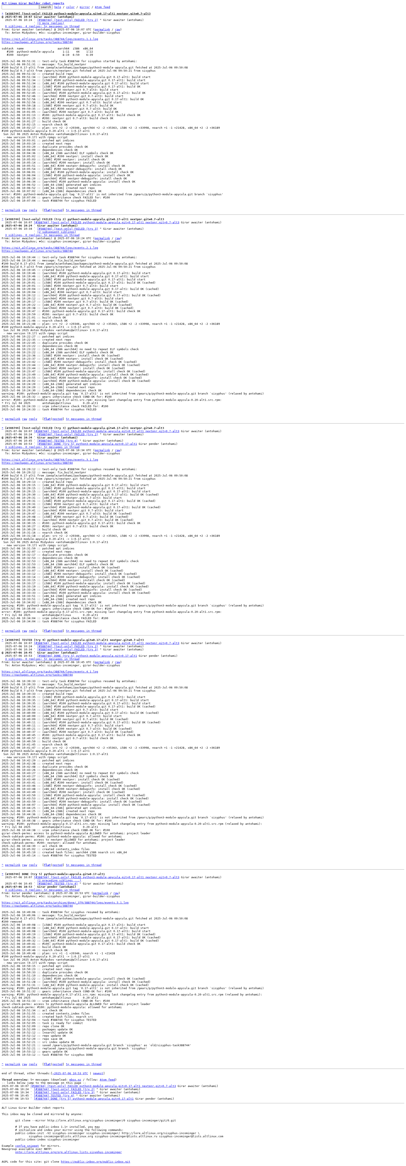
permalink (102, 29)
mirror (85, 7)
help (57, 7)
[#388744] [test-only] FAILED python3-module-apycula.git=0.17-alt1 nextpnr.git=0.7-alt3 (106, 222)
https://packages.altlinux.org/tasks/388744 (37, 42)
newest (98, 1073)
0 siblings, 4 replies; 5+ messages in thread (42, 26)
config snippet (27, 1145)
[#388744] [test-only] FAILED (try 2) (67, 20)
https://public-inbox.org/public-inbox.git (95, 1161)
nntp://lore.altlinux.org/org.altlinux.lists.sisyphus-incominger (68, 1152)
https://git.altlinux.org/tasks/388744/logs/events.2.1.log (50, 247)
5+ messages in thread (84, 210)
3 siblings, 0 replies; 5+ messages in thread (42, 235)
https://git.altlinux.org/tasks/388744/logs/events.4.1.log (50, 671)
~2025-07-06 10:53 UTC (70, 1073)
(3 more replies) (50, 23)
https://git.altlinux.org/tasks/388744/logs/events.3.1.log (50, 459)
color (70, 7)
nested (57, 210)
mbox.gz (75, 1079)
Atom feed (102, 7)
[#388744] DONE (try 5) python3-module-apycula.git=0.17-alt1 (87, 443)
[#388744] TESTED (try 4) (57, 440)
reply (33, 210)
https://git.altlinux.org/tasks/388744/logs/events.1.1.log (50, 39)
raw (117, 29)
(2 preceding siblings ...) (59, 880)
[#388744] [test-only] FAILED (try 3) (67, 228)
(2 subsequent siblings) (56, 231)
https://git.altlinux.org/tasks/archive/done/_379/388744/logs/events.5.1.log (65, 902)
